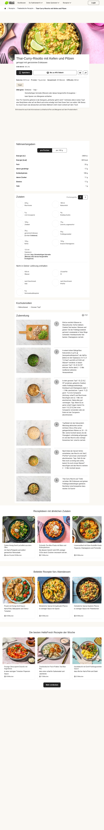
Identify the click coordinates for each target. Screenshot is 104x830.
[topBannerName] (52, 17)
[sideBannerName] (52, 125)
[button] (52, 196)
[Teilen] (85, 73)
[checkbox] (17, 67)
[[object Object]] (80, 73)
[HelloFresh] (9, 2)
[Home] (5, 8)
